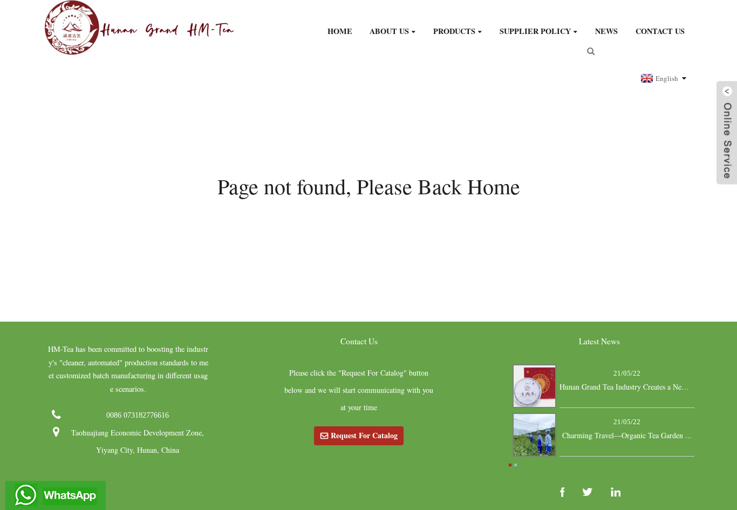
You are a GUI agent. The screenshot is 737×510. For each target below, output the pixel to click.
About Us (389, 31)
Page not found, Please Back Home (368, 186)
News (606, 31)
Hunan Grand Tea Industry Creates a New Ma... (626, 387)
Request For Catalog (364, 435)
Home (339, 31)
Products (454, 31)
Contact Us (660, 31)
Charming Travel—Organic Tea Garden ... (627, 435)
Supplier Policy (535, 31)
